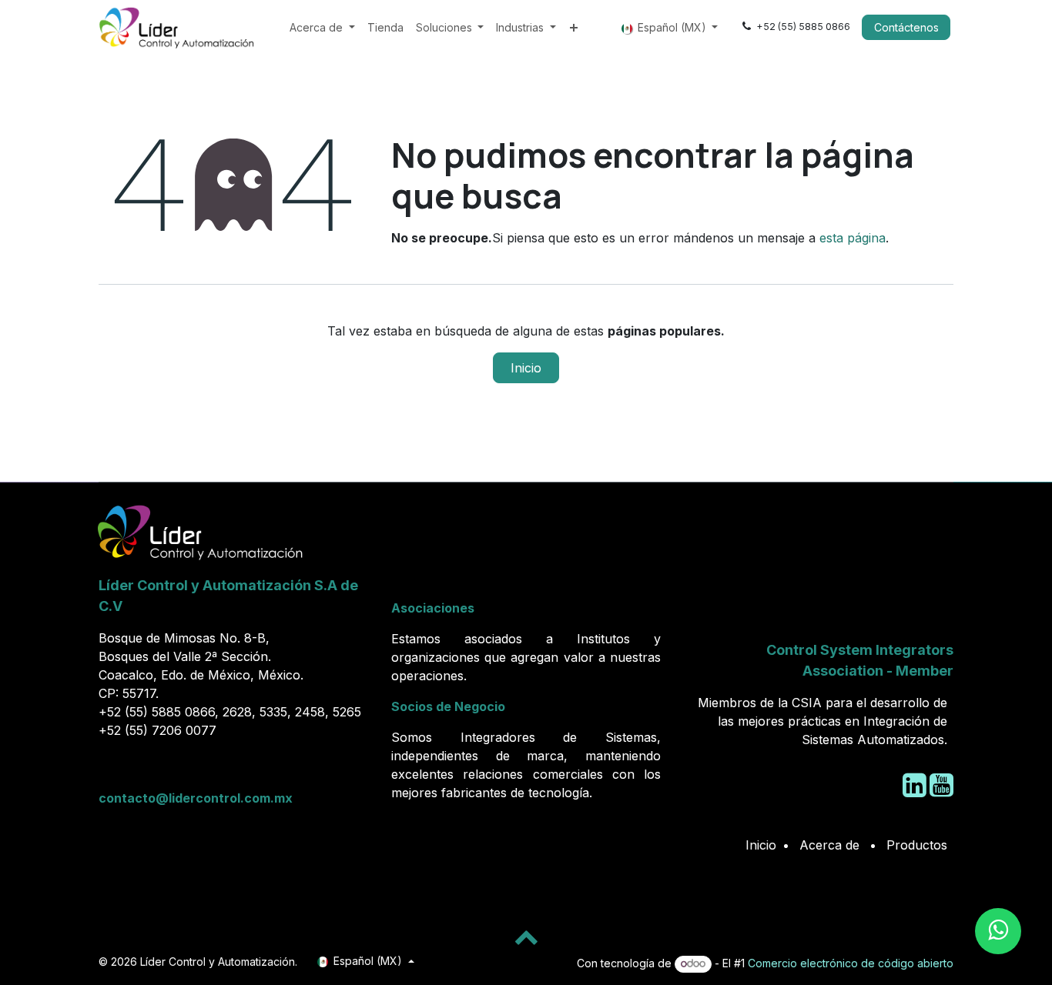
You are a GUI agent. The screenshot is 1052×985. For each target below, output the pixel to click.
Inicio (526, 368)
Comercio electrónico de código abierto (850, 963)
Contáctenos (906, 27)
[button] (526, 936)
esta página (852, 237)
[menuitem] (322, 27)
